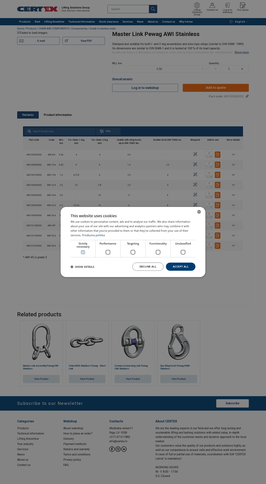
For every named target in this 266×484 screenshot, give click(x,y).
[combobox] (199, 212)
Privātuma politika (93, 235)
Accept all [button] (181, 266)
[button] (82, 267)
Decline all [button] (148, 266)
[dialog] (133, 242)
